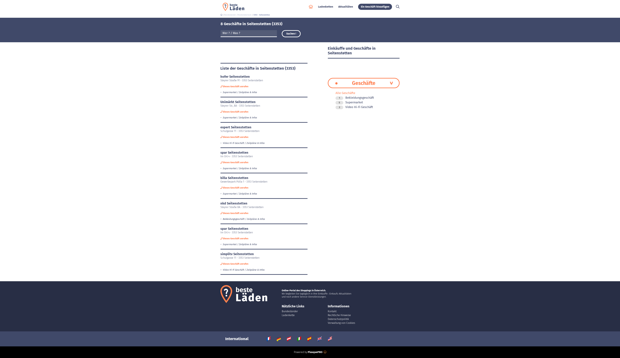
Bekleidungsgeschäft (356, 97)
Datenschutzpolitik (338, 319)
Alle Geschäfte (345, 93)
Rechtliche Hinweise (339, 315)
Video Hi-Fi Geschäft (356, 107)
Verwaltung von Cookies (341, 322)
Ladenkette (288, 315)
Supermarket (351, 102)
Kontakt (332, 311)
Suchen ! (291, 33)
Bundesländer (290, 311)
